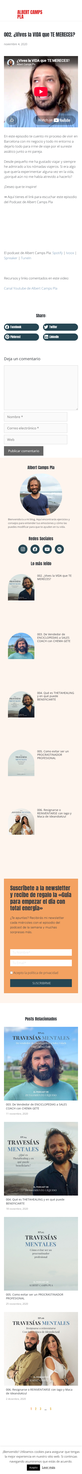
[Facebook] (35, 549)
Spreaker (11, 258)
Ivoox (70, 253)
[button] (21, 327)
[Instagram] (22, 549)
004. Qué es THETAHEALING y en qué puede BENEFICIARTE (55, 696)
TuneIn (26, 258)
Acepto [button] (33, 1467)
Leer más (48, 1467)
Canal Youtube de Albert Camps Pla (30, 288)
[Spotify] (59, 549)
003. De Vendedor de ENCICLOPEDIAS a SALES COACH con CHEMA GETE (53, 637)
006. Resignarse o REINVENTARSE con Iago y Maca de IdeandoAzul (54, 813)
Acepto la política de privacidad (36, 973)
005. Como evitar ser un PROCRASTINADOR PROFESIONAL (53, 754)
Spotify (57, 253)
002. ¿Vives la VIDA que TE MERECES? (54, 577)
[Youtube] (47, 549)
